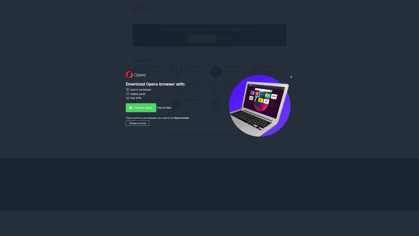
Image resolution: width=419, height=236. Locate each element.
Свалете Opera (143, 107)
